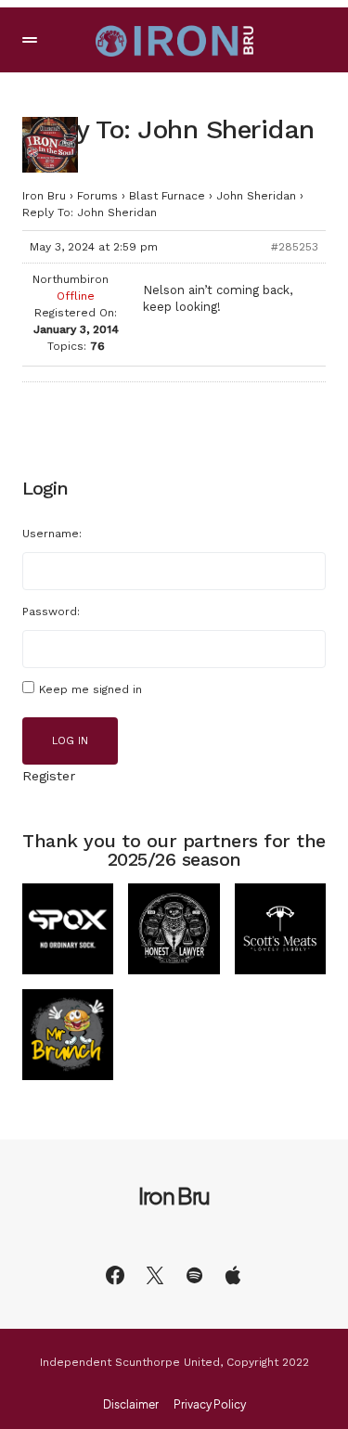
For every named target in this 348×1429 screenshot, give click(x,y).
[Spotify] (194, 1275)
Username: (52, 533)
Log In (70, 741)
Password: (51, 611)
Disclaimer (131, 1404)
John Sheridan (256, 195)
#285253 (294, 246)
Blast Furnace (167, 195)
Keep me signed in (90, 689)
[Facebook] (115, 1275)
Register (48, 775)
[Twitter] (155, 1275)
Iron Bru (44, 195)
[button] (29, 40)
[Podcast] (233, 1275)
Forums (97, 195)
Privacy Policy (210, 1404)
